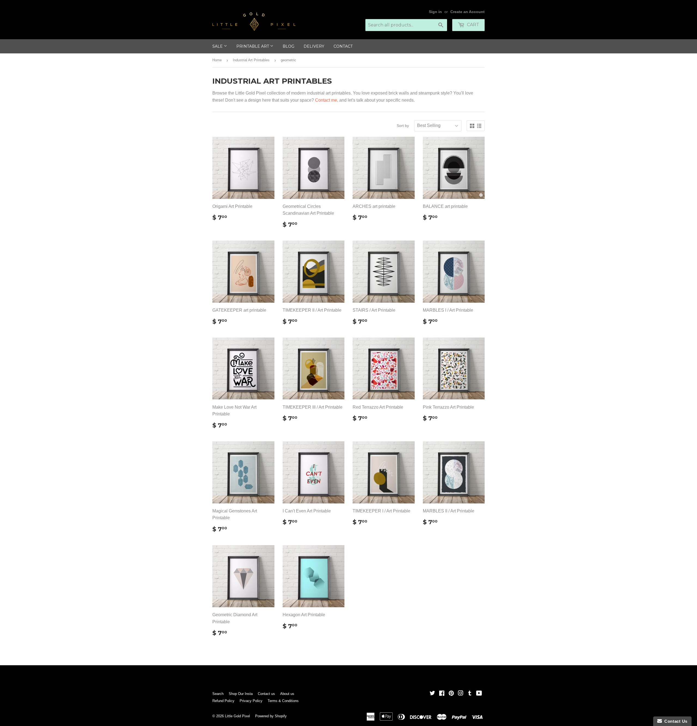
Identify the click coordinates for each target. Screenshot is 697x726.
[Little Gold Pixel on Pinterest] (451, 693)
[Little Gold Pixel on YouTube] (479, 693)
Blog (288, 46)
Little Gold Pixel (237, 716)
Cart (472, 24)
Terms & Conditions (283, 701)
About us (287, 694)
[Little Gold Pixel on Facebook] (442, 693)
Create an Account (467, 12)
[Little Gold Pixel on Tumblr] (469, 693)
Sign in (435, 12)
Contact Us (674, 721)
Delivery (314, 46)
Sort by (403, 125)
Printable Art (253, 46)
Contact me (326, 100)
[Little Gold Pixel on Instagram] (460, 693)
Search (218, 694)
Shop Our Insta (241, 694)
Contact (343, 46)
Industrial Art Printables (251, 60)
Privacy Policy (251, 701)
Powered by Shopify (271, 716)
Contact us (266, 694)
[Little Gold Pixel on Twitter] (432, 693)
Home (217, 60)
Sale (218, 46)
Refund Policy (223, 701)
